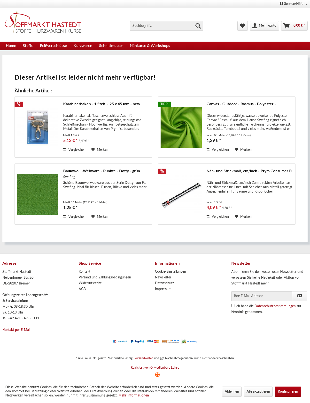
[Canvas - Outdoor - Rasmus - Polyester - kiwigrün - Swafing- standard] (181, 127)
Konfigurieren (288, 391)
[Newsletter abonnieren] (299, 296)
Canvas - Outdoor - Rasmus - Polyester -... (243, 104)
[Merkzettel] (242, 26)
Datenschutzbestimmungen (275, 306)
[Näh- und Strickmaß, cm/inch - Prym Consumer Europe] (181, 194)
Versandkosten (144, 358)
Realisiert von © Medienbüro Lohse (155, 367)
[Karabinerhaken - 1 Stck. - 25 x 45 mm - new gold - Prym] (37, 127)
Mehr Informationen (133, 395)
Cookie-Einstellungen (170, 271)
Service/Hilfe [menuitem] (293, 4)
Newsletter (163, 277)
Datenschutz (164, 283)
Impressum (163, 289)
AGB (82, 289)
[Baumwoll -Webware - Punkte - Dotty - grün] (37, 194)
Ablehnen (232, 391)
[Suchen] (198, 26)
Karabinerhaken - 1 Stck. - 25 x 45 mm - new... (103, 104)
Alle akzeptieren (258, 391)
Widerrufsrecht (90, 283)
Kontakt (84, 271)
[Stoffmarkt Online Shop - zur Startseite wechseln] (46, 23)
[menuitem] (166, 26)
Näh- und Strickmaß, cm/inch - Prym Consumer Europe (250, 171)
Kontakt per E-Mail (16, 330)
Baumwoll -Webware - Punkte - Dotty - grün (101, 171)
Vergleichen (76, 149)
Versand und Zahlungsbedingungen (105, 277)
